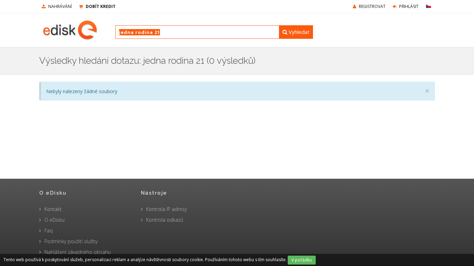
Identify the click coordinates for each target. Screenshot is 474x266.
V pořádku (301, 260)
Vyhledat (298, 31)
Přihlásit (408, 6)
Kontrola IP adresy (166, 209)
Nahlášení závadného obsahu (77, 252)
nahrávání (59, 6)
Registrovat (372, 6)
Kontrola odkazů (164, 219)
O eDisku (54, 219)
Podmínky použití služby (71, 241)
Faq (48, 230)
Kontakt (53, 209)
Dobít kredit (100, 6)
